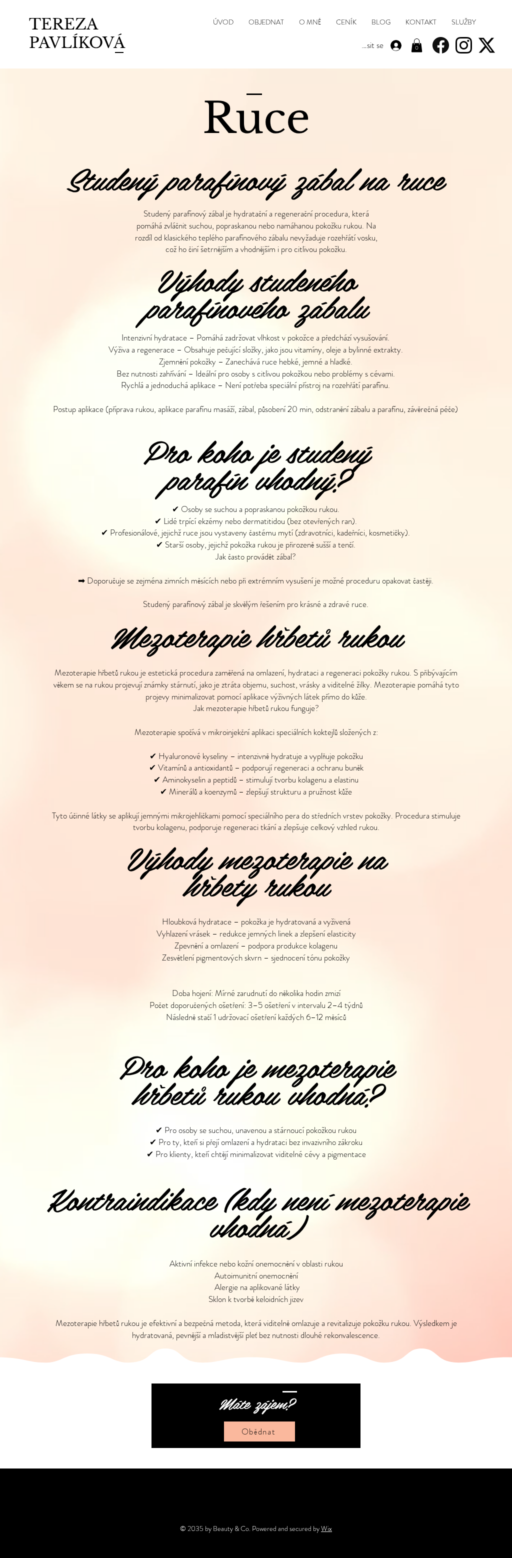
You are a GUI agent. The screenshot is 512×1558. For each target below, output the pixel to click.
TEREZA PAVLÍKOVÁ (77, 33)
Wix (326, 1529)
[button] (464, 22)
